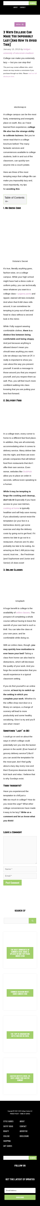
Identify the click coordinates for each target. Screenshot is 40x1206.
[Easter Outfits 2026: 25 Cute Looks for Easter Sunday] (20, 1093)
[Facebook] (9, 12)
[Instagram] (19, 12)
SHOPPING (7, 1141)
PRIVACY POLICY (14, 1114)
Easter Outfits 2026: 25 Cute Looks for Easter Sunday (20, 1078)
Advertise (24, 1131)
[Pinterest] (25, 12)
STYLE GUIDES (8, 1121)
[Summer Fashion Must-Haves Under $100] (20, 1008)
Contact (23, 7)
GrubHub (27, 471)
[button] (18, 24)
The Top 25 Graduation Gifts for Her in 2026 (20, 1035)
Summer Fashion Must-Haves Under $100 (20, 992)
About (15, 7)
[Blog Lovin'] (30, 12)
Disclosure (24, 1136)
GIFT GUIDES (7, 1146)
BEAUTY (6, 1131)
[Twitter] (14, 12)
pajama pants (24, 294)
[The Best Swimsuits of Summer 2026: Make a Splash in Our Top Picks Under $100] (20, 966)
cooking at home (11, 508)
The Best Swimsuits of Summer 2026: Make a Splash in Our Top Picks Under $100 (20, 952)
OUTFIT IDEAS (8, 1126)
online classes (23, 612)
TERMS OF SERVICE (25, 1114)
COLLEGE (6, 1136)
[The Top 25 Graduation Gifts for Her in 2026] (20, 1050)
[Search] (33, 3)
